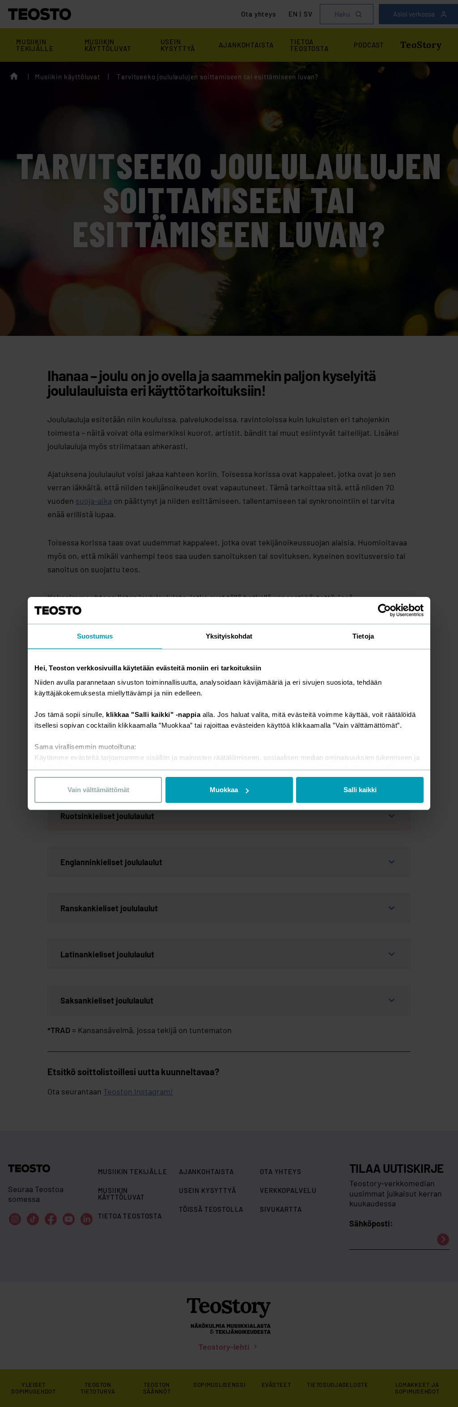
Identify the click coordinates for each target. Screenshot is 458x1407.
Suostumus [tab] (95, 636)
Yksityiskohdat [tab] (229, 636)
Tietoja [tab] (363, 636)
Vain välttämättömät (98, 790)
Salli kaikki (360, 790)
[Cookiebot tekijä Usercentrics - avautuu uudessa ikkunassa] (384, 610)
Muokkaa (224, 790)
